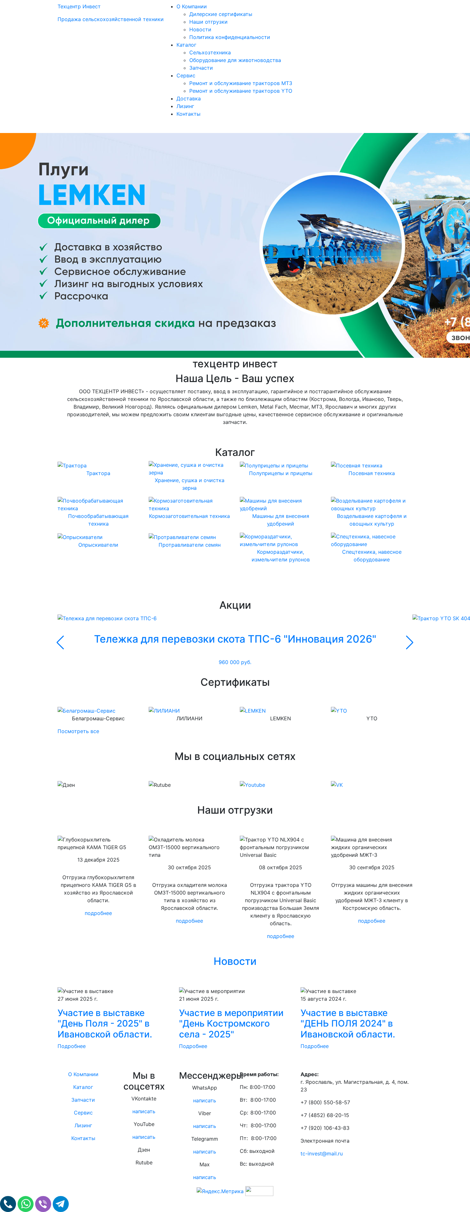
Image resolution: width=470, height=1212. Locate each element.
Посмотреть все (78, 731)
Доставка (188, 98)
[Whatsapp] (26, 1203)
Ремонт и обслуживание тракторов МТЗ (240, 83)
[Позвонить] (9, 1203)
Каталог (186, 45)
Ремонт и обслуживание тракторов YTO (240, 91)
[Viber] (44, 1203)
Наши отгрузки (208, 22)
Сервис (185, 75)
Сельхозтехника (210, 52)
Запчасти (201, 68)
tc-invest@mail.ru (322, 1153)
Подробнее (72, 1046)
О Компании (191, 6)
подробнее (98, 913)
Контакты (188, 114)
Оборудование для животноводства (235, 60)
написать (143, 1111)
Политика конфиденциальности (229, 37)
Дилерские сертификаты (220, 14)
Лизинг (185, 106)
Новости (200, 29)
